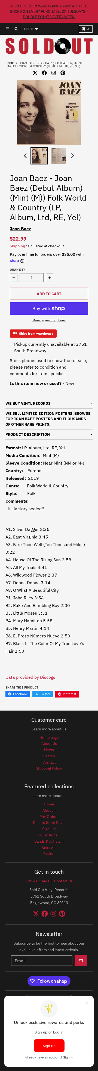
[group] (39, 155)
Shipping (17, 246)
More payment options (49, 320)
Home (9, 63)
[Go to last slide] (25, 155)
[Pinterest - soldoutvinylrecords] (62, 72)
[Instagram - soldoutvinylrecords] (53, 72)
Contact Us (63, 881)
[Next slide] (72, 155)
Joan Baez (20, 228)
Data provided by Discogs (30, 677)
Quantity (17, 270)
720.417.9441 (38, 881)
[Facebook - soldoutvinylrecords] (44, 72)
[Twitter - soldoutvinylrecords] (35, 72)
